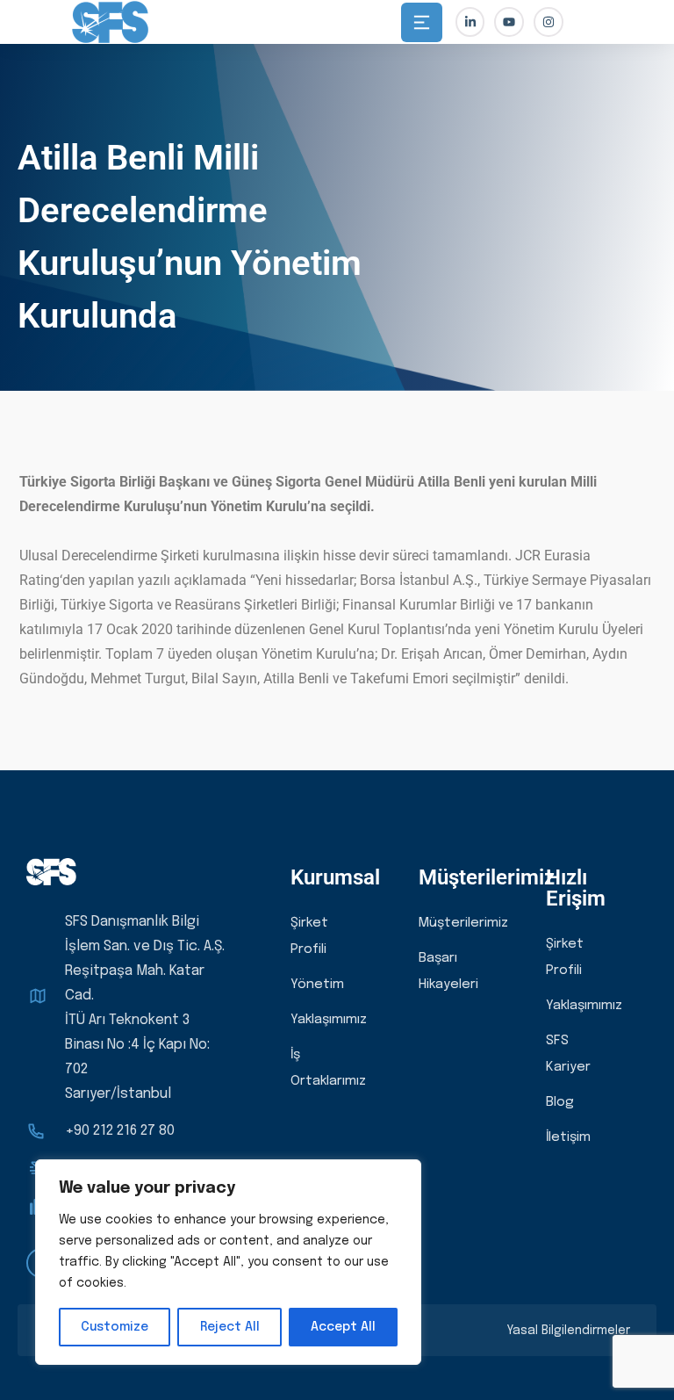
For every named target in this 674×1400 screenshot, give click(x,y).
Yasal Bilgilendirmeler (568, 1330)
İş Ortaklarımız (328, 1068)
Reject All (230, 1327)
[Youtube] (509, 22)
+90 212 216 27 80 (120, 1130)
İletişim (568, 1137)
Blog (560, 1102)
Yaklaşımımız (328, 1020)
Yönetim (317, 985)
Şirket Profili (309, 936)
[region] (228, 1262)
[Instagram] (548, 22)
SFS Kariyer (568, 1054)
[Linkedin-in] (470, 22)
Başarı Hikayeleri (448, 971)
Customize (114, 1327)
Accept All (343, 1327)
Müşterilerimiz (463, 923)
